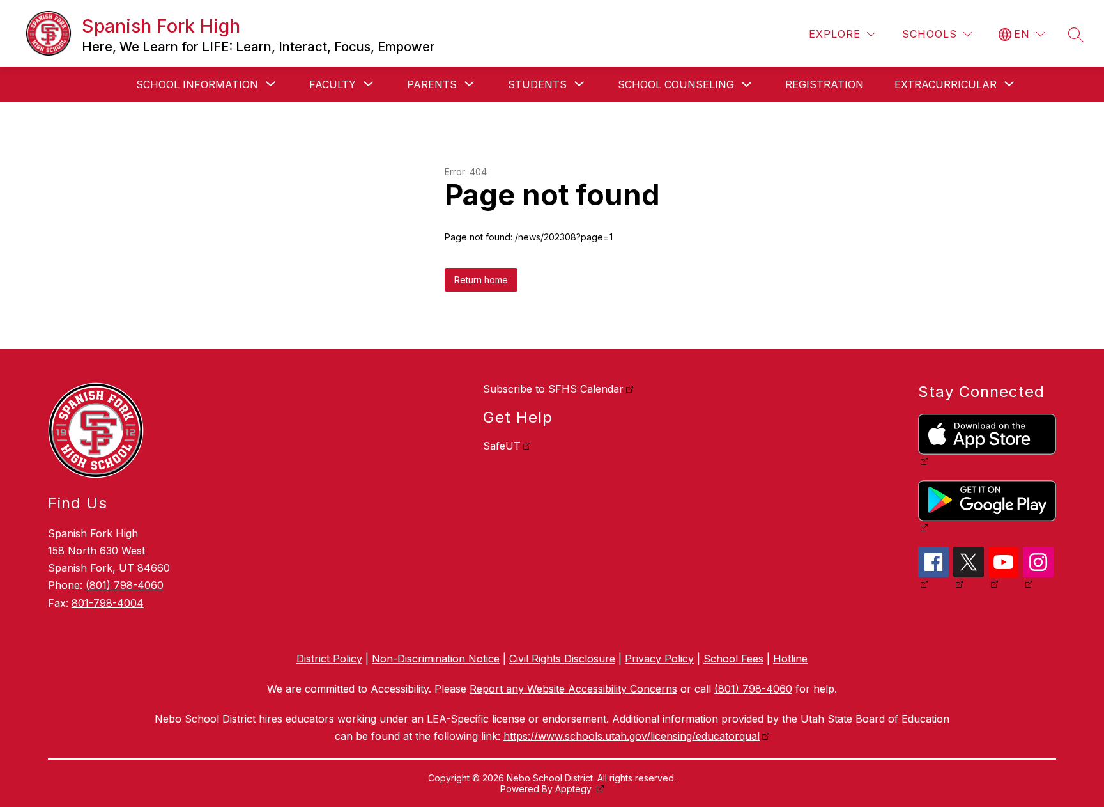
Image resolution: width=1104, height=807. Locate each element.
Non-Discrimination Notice (436, 658)
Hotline (790, 658)
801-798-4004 (108, 603)
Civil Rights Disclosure (562, 658)
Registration (824, 84)
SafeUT (502, 445)
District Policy (329, 658)
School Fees (733, 658)
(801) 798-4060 (125, 585)
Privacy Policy (659, 658)
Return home (481, 279)
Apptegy (574, 788)
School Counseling (676, 84)
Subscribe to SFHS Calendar (553, 388)
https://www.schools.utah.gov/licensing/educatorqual (631, 736)
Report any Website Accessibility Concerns (573, 688)
